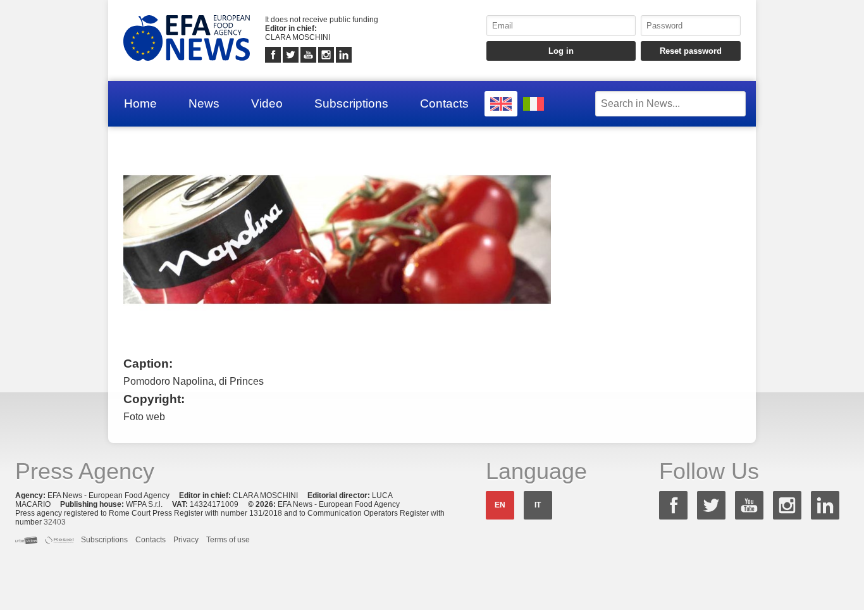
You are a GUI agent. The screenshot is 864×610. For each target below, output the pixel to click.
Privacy (186, 539)
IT (537, 505)
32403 (55, 522)
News (203, 103)
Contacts (444, 103)
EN (500, 505)
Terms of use (228, 539)
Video (267, 103)
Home (140, 103)
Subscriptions (351, 103)
